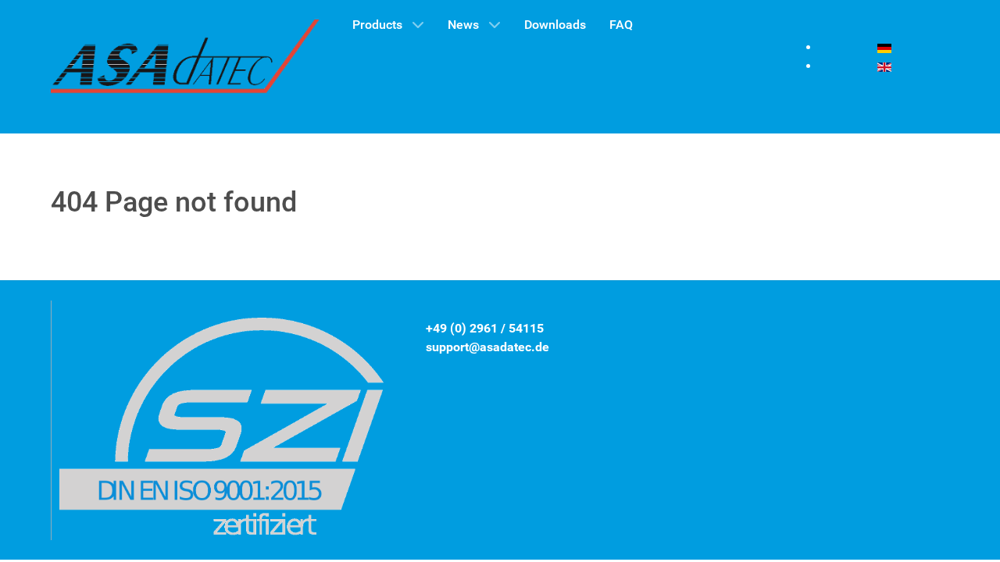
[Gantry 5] (186, 67)
